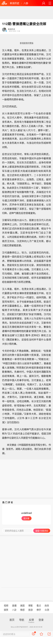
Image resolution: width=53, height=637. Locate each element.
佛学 (39, 609)
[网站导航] (50, 3)
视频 (6, 605)
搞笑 (6, 609)
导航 (21, 619)
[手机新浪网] (4, 3)
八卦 (26, 3)
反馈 (31, 619)
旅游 (30, 609)
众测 (47, 609)
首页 (11, 619)
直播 (14, 605)
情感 (22, 609)
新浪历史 (14, 3)
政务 (47, 605)
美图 (22, 605)
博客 (30, 605)
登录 (41, 619)
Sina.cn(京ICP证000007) (19, 627)
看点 (39, 605)
